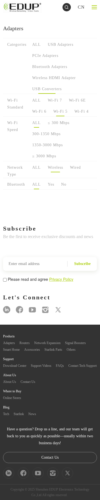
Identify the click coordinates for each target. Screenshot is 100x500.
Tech (6, 414)
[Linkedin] (6, 310)
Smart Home (11, 350)
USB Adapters (60, 44)
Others (71, 350)
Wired (75, 167)
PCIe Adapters (45, 56)
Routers (24, 343)
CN (81, 7)
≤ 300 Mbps (58, 123)
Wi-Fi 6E (77, 100)
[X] (58, 310)
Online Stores (12, 398)
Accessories (32, 350)
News (32, 414)
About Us (9, 382)
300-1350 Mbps (46, 134)
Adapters (9, 343)
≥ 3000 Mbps (44, 156)
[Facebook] (19, 310)
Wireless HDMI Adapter (54, 78)
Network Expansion (47, 343)
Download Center (14, 366)
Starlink (19, 414)
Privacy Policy (61, 279)
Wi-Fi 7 (55, 100)
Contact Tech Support (82, 366)
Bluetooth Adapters (49, 67)
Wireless (55, 167)
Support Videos (41, 366)
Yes (51, 184)
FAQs (60, 366)
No (63, 184)
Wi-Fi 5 (60, 111)
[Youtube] (32, 310)
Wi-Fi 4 (81, 111)
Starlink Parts (53, 350)
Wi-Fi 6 (39, 111)
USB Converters (47, 89)
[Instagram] (45, 310)
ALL (36, 44)
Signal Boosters (75, 343)
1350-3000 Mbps (47, 145)
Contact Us (28, 382)
